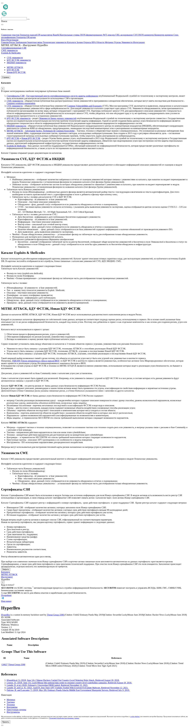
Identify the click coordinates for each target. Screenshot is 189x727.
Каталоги (5, 572)
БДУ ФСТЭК (13, 138)
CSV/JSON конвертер (143, 35)
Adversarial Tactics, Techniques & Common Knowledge (50, 131)
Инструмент (7, 577)
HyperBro (5, 615)
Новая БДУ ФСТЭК (30, 138)
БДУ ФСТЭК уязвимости (19, 118)
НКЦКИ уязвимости (16, 126)
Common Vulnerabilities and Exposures (84, 106)
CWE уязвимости (15, 101)
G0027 (5, 664)
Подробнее (6, 595)
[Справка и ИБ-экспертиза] (2, 725)
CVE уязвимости (15, 106)
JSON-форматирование (91, 35)
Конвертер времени (164, 35)
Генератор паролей (29, 35)
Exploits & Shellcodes (16, 146)
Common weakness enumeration (21, 103)
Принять (5, 722)
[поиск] (28, 19)
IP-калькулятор (45, 35)
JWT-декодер (109, 35)
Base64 (56, 35)
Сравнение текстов (10, 35)
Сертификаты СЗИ (15, 96)
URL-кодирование (124, 35)
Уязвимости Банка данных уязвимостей (57, 118)
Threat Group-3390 (55, 615)
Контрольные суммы (70, 35)
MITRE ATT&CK (15, 131)
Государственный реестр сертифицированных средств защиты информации (62, 96)
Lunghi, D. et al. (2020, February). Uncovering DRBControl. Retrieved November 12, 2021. (47, 685)
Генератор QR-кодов (26, 37)
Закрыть (5, 569)
